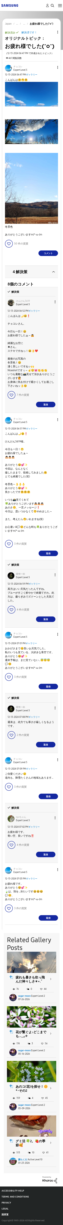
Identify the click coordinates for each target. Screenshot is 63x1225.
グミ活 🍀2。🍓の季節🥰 (30, 1143)
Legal (5, 1208)
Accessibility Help (13, 1190)
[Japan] (9, 5)
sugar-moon (24, 996)
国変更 (5, 1214)
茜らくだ (22, 1159)
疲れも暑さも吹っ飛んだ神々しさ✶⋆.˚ (30, 979)
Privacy (6, 1202)
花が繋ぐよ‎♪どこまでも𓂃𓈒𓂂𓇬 (31, 1034)
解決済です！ (29, 32)
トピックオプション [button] (52, 32)
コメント (48, 253)
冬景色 (9, 226)
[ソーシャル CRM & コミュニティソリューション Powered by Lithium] (49, 1179)
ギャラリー (31, 74)
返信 (45, 404)
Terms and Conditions (15, 1196)
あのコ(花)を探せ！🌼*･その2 (32, 1088)
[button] (52, 67)
